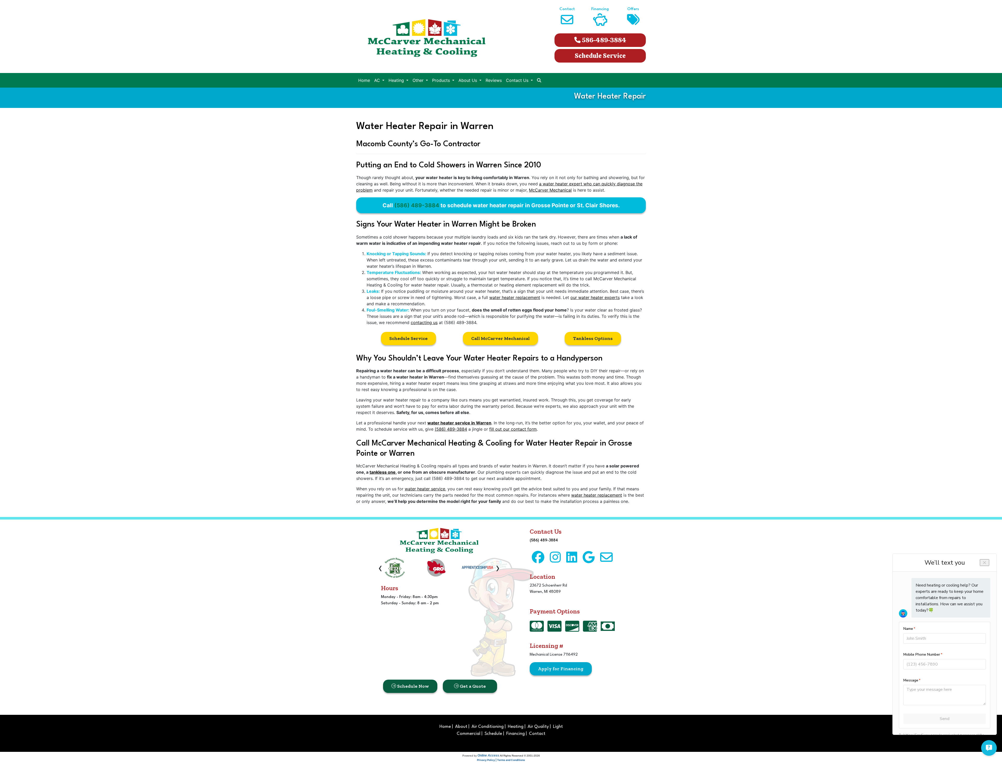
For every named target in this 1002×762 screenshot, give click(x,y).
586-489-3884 (603, 40)
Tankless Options (593, 338)
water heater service (425, 488)
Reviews (494, 80)
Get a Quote (472, 686)
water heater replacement (514, 297)
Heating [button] (397, 80)
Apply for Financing (560, 669)
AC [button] (377, 80)
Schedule (493, 733)
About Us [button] (468, 80)
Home (364, 80)
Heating (515, 726)
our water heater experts (595, 297)
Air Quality (538, 726)
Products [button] (441, 80)
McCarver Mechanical (550, 190)
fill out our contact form (513, 429)
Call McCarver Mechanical (500, 338)
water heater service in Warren (459, 422)
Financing (515, 733)
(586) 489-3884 (416, 205)
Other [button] (419, 80)
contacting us (424, 322)
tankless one (382, 472)
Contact (537, 733)
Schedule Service (600, 56)
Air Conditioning (488, 726)
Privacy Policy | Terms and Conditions (501, 759)
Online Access (488, 755)
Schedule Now (412, 686)
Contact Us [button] (518, 80)
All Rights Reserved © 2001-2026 (520, 755)
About (461, 726)
